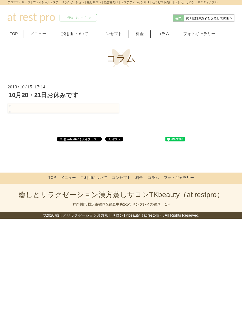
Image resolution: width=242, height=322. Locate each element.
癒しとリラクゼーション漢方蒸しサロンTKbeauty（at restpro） (121, 194)
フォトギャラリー (199, 34)
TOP (14, 34)
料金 (140, 34)
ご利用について (74, 34)
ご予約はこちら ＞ (78, 18)
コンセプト (112, 34)
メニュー (38, 34)
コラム (163, 34)
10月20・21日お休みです (44, 95)
